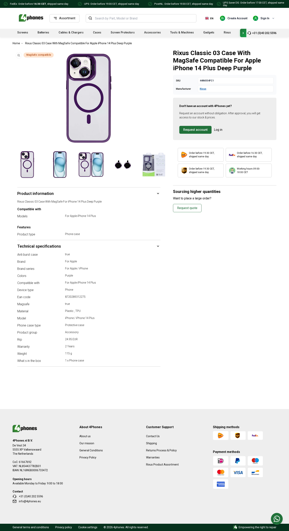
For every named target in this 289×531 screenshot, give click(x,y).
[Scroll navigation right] (243, 33)
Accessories (152, 32)
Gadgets (208, 32)
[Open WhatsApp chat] (277, 519)
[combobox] (144, 18)
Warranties (153, 457)
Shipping (151, 443)
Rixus (227, 32)
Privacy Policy (87, 457)
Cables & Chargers (71, 32)
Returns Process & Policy (161, 450)
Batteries (43, 32)
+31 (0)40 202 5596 (264, 33)
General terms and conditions (31, 527)
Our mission (86, 443)
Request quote (187, 208)
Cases (97, 32)
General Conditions (91, 450)
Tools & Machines (182, 32)
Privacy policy (63, 527)
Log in (218, 130)
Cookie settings (87, 527)
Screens (22, 32)
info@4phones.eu (30, 501)
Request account (195, 130)
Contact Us (153, 436)
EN (212, 18)
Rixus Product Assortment (162, 464)
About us (85, 436)
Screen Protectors (123, 32)
